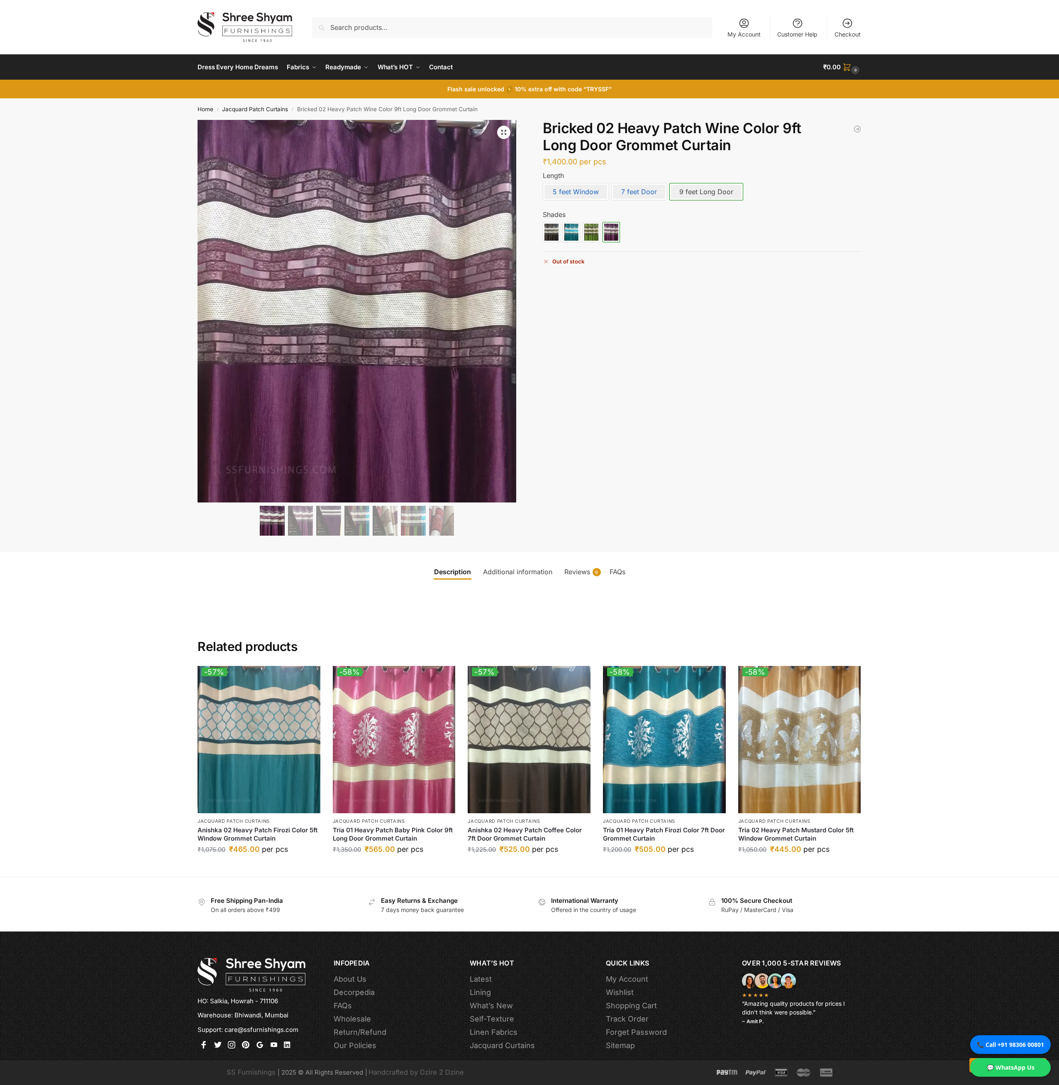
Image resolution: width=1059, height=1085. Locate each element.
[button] (842, 67)
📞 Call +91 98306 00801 (1010, 1044)
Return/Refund (360, 1032)
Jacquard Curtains (502, 1045)
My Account (744, 34)
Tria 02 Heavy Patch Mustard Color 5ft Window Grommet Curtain (796, 834)
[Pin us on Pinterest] (245, 1045)
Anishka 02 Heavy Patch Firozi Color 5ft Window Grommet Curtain (257, 834)
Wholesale (352, 1018)
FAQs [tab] (617, 572)
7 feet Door (639, 192)
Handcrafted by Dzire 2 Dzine (416, 1072)
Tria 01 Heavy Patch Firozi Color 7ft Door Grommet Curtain (664, 834)
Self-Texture (492, 1018)
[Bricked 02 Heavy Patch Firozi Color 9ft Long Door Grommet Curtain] (571, 232)
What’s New (491, 1005)
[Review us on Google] (260, 1045)
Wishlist (620, 992)
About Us (350, 979)
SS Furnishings (251, 1072)
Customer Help (797, 34)
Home (205, 109)
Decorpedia (354, 992)
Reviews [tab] (581, 572)
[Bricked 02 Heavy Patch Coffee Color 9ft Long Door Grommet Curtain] (551, 232)
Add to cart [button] (259, 868)
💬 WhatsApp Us (1011, 1067)
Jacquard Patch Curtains (255, 109)
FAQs (343, 1005)
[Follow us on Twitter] (218, 1045)
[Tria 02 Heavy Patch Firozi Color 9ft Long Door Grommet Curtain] (857, 129)
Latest (481, 979)
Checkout (848, 34)
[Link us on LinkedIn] (287, 1045)
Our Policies (355, 1045)
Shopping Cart (631, 1005)
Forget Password (636, 1032)
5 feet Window (576, 192)
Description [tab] (452, 572)
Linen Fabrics (493, 1032)
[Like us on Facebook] (204, 1045)
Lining (480, 992)
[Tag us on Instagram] (231, 1045)
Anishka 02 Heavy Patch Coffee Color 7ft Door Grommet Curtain (525, 834)
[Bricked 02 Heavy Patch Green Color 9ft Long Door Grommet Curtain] (591, 232)
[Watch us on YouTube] (274, 1045)
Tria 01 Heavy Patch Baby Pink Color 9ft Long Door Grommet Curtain (393, 834)
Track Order (627, 1018)
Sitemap (620, 1045)
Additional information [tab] (517, 572)
